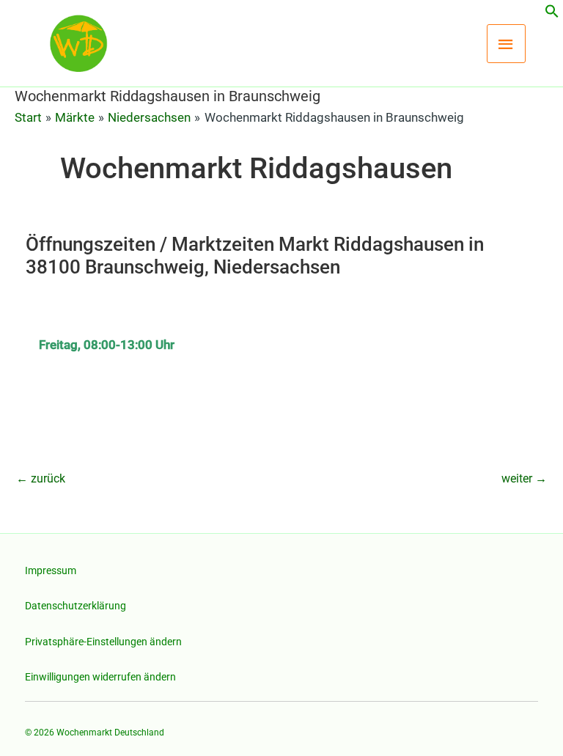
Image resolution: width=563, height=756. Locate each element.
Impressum (50, 570)
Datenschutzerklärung (75, 606)
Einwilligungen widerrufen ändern (100, 677)
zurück (40, 478)
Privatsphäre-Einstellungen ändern (103, 641)
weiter (524, 478)
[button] (552, 14)
